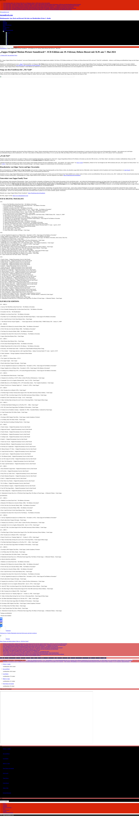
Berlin (1, 658)
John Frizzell (127, 170)
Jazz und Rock (64, 658)
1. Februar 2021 (3, 55)
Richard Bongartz (7, 793)
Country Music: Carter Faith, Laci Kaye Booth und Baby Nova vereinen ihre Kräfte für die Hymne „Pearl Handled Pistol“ (31, 652)
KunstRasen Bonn (85, 658)
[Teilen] (69, 625)
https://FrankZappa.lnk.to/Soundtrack (72, 175)
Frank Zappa (28, 658)
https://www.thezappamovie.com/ (20, 195)
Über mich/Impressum (8, 30)
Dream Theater (23, 658)
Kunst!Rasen (73, 658)
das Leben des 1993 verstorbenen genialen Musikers (28, 65)
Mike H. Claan (6, 678)
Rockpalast (102, 658)
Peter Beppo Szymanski (8, 683)
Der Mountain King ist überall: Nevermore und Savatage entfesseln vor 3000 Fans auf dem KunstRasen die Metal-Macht (30, 649)
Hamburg (32, 658)
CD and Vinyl (6, 27)
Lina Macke (5, 674)
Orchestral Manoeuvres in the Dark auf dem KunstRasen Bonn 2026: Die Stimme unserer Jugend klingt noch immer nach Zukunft (32, 647)
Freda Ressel (6, 783)
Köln (90, 658)
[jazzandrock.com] (4, 12)
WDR (105, 658)
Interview (39, 658)
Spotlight (5, 23)
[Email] (69, 623)
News (4, 26)
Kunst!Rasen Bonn (78, 658)
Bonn (3, 658)
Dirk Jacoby (5, 773)
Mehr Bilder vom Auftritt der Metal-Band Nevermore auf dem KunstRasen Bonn (21, 650)
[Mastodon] (69, 621)
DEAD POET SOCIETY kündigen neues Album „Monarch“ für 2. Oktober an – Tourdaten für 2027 (26, 651)
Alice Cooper (80, 162)
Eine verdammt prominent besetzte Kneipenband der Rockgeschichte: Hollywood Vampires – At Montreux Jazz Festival (30, 646)
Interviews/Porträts (7, 25)
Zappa (21, 64)
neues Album (97, 658)
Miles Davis (93, 658)
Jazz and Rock (11, 55)
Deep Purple (18, 658)
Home (4, 21)
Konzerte (5, 22)
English (4, 28)
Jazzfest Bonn (59, 658)
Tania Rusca (6, 778)
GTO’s (3, 164)
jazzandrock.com (51, 658)
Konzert (69, 658)
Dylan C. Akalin (6, 664)
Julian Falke (5, 788)
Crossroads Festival (12, 658)
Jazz (42, 658)
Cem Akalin (7, 658)
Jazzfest (55, 658)
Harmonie (36, 658)
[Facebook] (69, 618)
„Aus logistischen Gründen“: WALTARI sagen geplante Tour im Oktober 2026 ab (21, 655)
